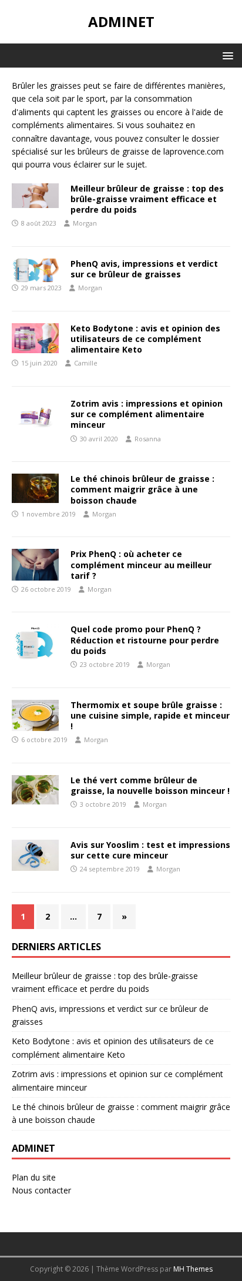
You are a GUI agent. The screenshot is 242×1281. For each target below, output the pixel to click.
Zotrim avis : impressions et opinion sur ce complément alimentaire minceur (146, 414)
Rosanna (148, 438)
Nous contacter (41, 1190)
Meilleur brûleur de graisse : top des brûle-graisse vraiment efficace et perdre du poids (147, 199)
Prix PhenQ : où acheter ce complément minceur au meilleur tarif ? (140, 564)
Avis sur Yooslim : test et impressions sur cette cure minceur (150, 850)
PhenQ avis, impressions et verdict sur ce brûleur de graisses (144, 269)
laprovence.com (193, 151)
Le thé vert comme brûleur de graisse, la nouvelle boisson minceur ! (150, 785)
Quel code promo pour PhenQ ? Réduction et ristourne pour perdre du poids (144, 639)
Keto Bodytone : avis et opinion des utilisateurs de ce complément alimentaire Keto (145, 339)
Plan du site (34, 1177)
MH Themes (193, 1269)
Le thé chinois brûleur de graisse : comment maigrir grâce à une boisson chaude (142, 489)
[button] (226, 54)
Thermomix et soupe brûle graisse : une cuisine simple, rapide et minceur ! (150, 715)
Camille (86, 362)
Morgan (85, 223)
